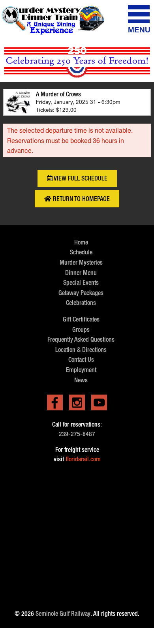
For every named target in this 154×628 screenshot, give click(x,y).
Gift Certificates (81, 319)
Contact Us (81, 359)
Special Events (81, 282)
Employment (81, 370)
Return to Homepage (80, 199)
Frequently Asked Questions (81, 339)
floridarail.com (83, 459)
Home (81, 242)
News (81, 380)
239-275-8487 (77, 434)
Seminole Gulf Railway (63, 613)
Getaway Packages (80, 293)
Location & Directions (81, 349)
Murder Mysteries (81, 262)
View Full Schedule (80, 178)
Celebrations (81, 302)
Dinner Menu (81, 272)
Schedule (81, 252)
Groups (81, 329)
